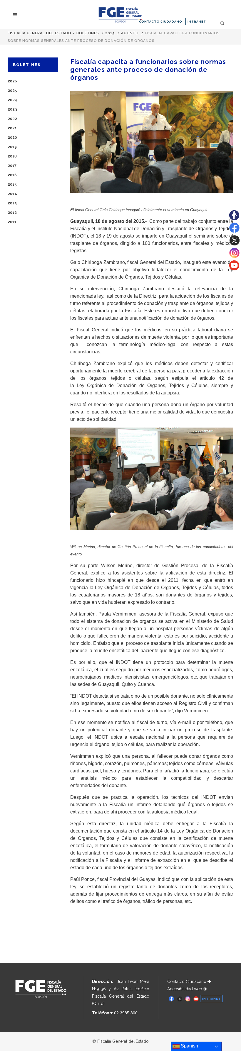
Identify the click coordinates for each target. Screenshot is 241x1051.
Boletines (87, 33)
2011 (12, 222)
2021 (12, 128)
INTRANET (197, 21)
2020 (12, 137)
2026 (12, 81)
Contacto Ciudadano (187, 981)
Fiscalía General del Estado (39, 33)
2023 (12, 109)
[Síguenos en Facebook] (234, 231)
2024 (12, 100)
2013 (12, 203)
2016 (12, 175)
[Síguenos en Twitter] (234, 244)
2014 (12, 193)
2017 (12, 165)
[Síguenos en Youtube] (234, 269)
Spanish (189, 1045)
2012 (12, 212)
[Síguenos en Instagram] (234, 256)
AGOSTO (130, 33)
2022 (12, 118)
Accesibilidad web (185, 988)
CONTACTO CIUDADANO (160, 21)
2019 (12, 147)
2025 (12, 90)
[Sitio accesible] (234, 218)
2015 (110, 33)
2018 (12, 156)
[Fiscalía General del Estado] (120, 14)
